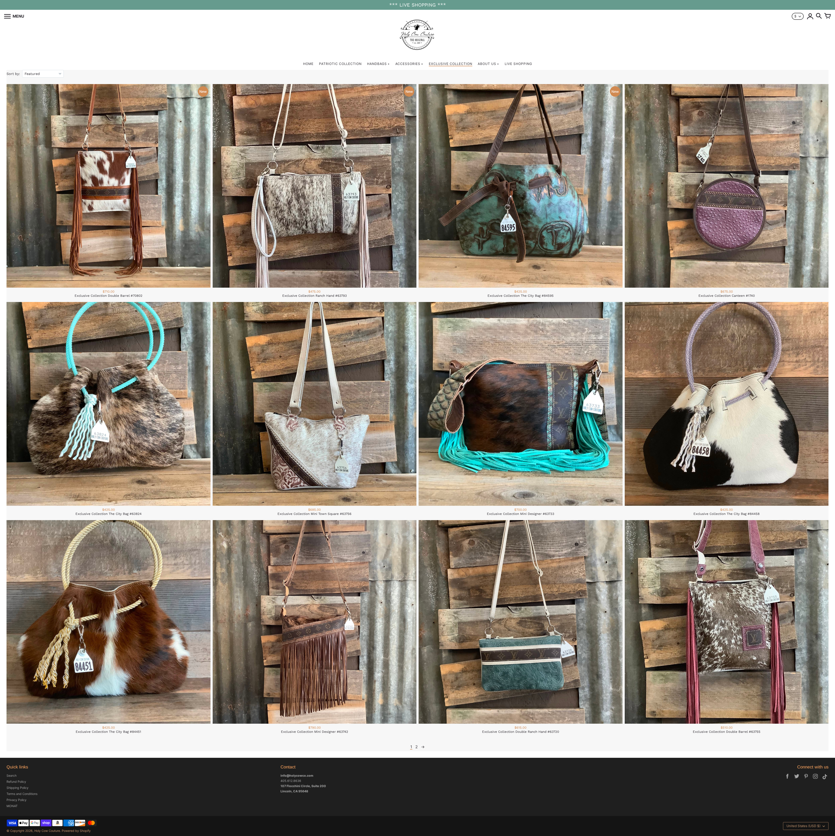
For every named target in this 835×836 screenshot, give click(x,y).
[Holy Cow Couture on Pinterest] (806, 779)
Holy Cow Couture (47, 831)
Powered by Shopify (76, 831)
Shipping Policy (17, 788)
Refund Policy (16, 781)
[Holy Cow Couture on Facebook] (787, 779)
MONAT (12, 806)
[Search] (819, 16)
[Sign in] (810, 16)
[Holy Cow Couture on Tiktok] (824, 779)
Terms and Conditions (22, 794)
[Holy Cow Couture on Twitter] (796, 779)
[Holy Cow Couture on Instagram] (815, 779)
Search (12, 775)
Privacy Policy (17, 800)
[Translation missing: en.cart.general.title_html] (827, 16)
